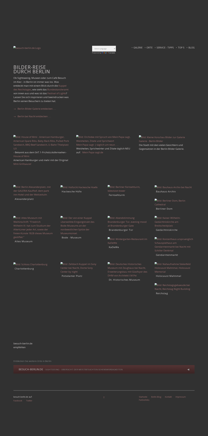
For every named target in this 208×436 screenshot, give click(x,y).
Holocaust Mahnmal (168, 276)
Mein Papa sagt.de (92, 152)
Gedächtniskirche (167, 229)
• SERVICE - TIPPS (165, 47)
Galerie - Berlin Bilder (151, 141)
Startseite (143, 396)
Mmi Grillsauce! (22, 164)
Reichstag (162, 293)
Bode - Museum (71, 237)
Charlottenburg (24, 268)
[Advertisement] (98, 22)
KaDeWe (114, 247)
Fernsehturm (117, 195)
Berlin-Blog (156, 396)
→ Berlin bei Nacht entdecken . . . (32, 116)
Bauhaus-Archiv (166, 191)
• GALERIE (138, 47)
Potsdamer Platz (72, 276)
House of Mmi (21, 156)
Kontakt (168, 396)
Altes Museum (24, 241)
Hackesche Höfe (72, 191)
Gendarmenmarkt (167, 254)
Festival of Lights (56, 93)
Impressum (181, 396)
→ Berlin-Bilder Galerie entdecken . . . (34, 108)
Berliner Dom (164, 208)
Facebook (17, 400)
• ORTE (150, 47)
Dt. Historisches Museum (124, 279)
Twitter (29, 400)
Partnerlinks (144, 400)
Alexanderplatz (24, 199)
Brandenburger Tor (121, 229)
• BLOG (191, 47)
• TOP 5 (181, 47)
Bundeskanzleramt (57, 89)
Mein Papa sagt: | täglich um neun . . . (97, 144)
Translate (111, 53)
